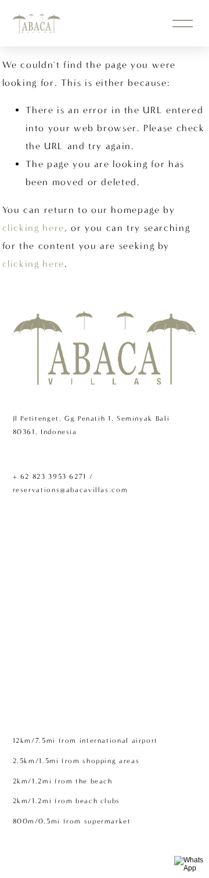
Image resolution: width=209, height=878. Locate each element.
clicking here (33, 227)
